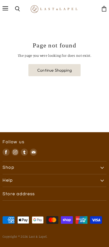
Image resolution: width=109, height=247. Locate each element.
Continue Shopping (54, 70)
